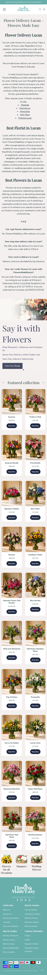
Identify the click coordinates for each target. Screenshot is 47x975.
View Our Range (12, 365)
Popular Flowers (31, 910)
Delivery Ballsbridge (11, 948)
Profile (27, 940)
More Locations (9, 952)
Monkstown (24, 108)
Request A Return (31, 944)
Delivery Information (11, 918)
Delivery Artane (9, 940)
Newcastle (25, 111)
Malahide (25, 105)
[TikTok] (25, 900)
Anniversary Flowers (32, 914)
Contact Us (7, 914)
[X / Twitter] (29, 900)
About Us (6, 910)
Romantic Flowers (32, 922)
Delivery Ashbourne (10, 936)
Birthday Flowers (31, 918)
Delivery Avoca (9, 944)
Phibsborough (25, 118)
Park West (25, 114)
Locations (6, 922)
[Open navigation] (6, 9)
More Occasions (31, 926)
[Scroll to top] (42, 970)
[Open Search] (40, 9)
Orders (27, 936)
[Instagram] (21, 900)
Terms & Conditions (10, 926)
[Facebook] (17, 900)
